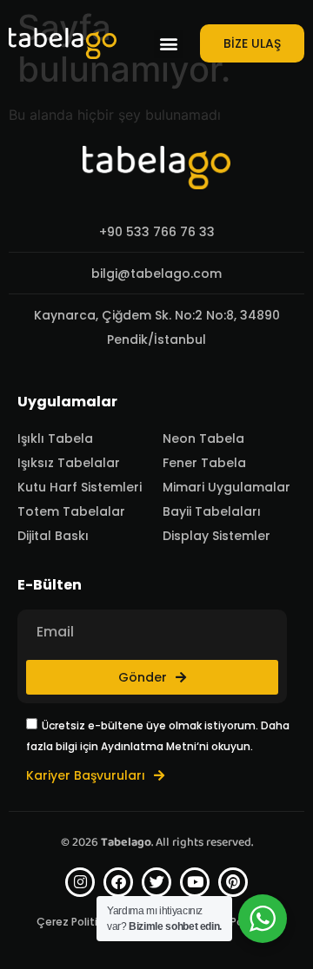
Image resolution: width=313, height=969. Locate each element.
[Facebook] (118, 882)
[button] (168, 44)
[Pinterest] (233, 882)
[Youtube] (195, 882)
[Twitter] (156, 882)
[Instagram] (80, 882)
